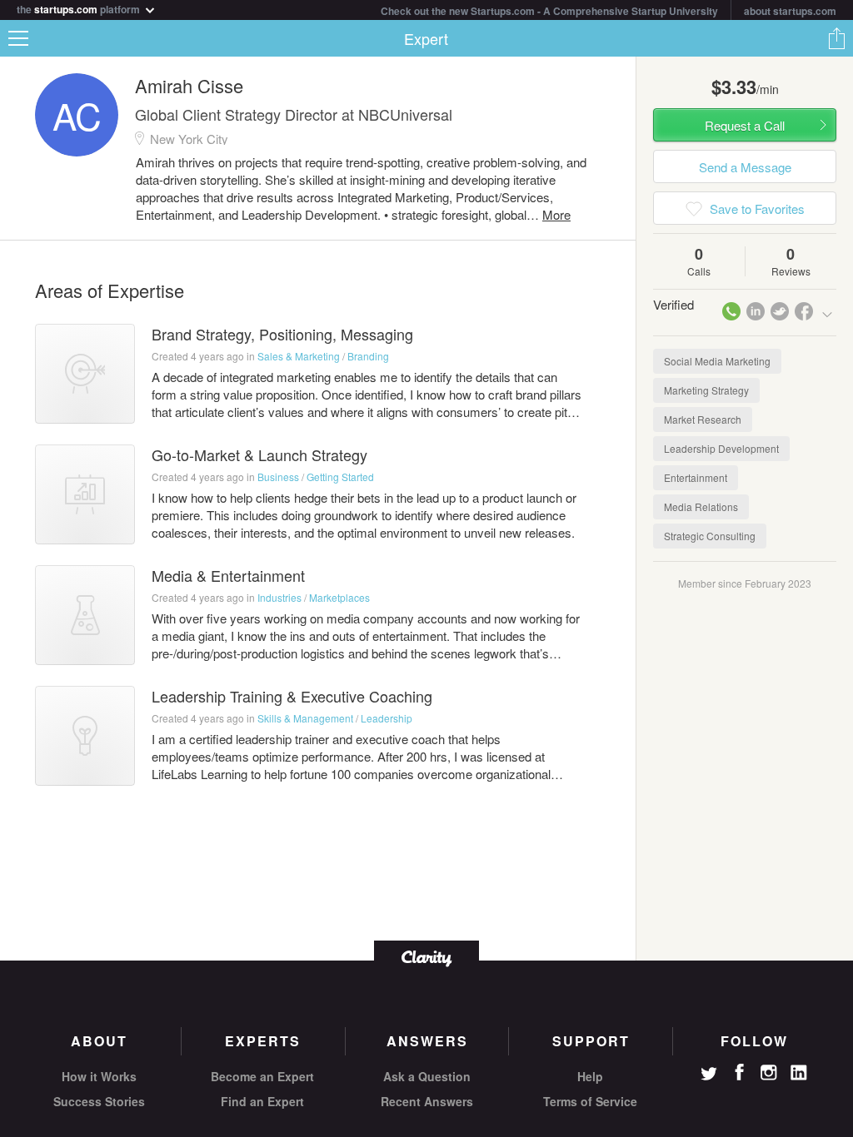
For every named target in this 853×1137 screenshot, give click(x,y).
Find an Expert (262, 1101)
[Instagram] (769, 1073)
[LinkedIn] (799, 1073)
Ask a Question (427, 1076)
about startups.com (790, 10)
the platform (79, 8)
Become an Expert (262, 1076)
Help (590, 1076)
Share (836, 38)
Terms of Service (590, 1101)
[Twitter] (709, 1075)
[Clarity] (426, 957)
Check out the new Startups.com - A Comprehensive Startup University (549, 10)
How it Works (99, 1076)
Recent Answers (427, 1101)
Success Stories (99, 1101)
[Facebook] (739, 1072)
